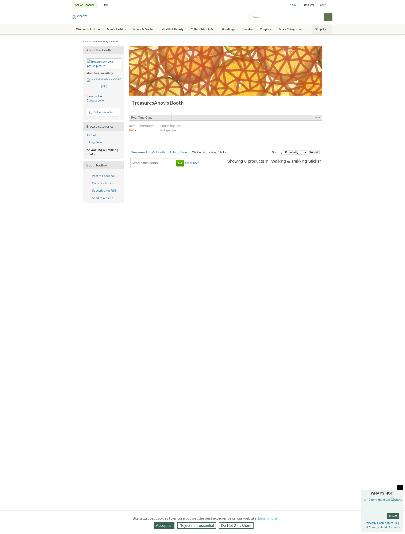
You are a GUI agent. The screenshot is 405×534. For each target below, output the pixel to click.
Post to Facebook (103, 175)
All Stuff (91, 135)
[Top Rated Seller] (104, 78)
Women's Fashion (88, 29)
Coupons (266, 29)
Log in (292, 5)
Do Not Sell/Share (236, 525)
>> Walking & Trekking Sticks (102, 152)
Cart (322, 5)
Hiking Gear (94, 142)
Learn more (267, 518)
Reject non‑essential (197, 525)
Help (106, 5)
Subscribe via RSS (104, 190)
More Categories (290, 29)
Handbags (228, 29)
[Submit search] (328, 17)
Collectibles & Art (203, 29)
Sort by (277, 152)
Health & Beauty (173, 29)
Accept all (164, 525)
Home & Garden (143, 29)
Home (86, 41)
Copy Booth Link (103, 183)
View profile (94, 96)
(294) (96, 86)
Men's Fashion (116, 29)
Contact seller (95, 100)
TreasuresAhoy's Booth (148, 152)
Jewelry (247, 29)
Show (317, 117)
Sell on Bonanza (84, 5)
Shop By (320, 29)
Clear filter (192, 163)
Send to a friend (102, 198)
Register (309, 5)
